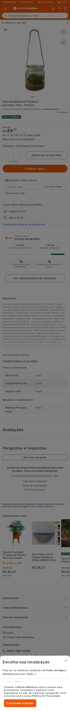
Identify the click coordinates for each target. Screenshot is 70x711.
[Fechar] (66, 660)
